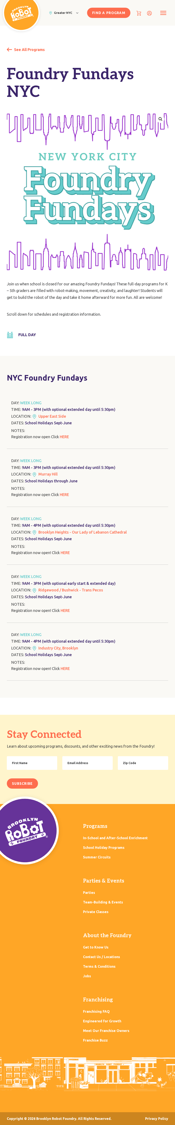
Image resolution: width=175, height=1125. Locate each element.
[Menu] (163, 13)
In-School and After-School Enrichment (115, 838)
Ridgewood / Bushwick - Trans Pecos (70, 590)
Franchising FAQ (96, 1011)
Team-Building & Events (103, 902)
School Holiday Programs (103, 847)
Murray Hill (48, 474)
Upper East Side (52, 416)
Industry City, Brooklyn (58, 648)
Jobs (87, 976)
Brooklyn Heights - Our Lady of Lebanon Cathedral (82, 532)
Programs (95, 826)
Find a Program (108, 13)
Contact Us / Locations (101, 957)
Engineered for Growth (102, 1021)
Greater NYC (63, 13)
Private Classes (95, 912)
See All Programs (29, 49)
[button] (160, 119)
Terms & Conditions (99, 966)
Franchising (98, 1000)
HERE (64, 437)
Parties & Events (103, 881)
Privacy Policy (156, 1119)
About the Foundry (107, 935)
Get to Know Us (95, 947)
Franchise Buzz (95, 1040)
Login (149, 13)
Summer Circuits (97, 857)
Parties (89, 892)
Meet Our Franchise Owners (106, 1031)
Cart (138, 13)
